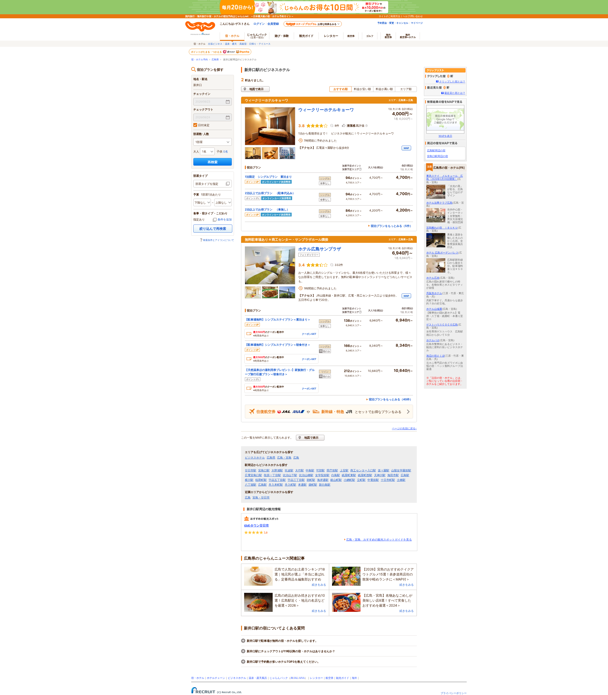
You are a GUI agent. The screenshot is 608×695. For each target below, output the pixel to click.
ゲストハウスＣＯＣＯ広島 (442, 324)
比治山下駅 (290, 475)
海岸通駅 (322, 480)
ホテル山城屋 (434, 308)
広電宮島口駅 (253, 475)
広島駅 (405, 475)
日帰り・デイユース (260, 43)
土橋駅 (401, 480)
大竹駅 (299, 470)
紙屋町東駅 (349, 475)
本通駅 (302, 484)
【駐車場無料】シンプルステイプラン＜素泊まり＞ (277, 319)
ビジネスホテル (255, 457)
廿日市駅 (250, 470)
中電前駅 (373, 480)
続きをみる (319, 584)
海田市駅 (393, 475)
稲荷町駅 (261, 480)
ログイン (259, 23)
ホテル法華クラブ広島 (439, 202)
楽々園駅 (383, 470)
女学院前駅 (322, 475)
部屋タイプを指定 (206, 184)
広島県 (215, 59)
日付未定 (203, 125)
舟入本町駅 (276, 484)
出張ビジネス (215, 43)
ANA (302, 677)
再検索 (213, 162)
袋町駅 (313, 484)
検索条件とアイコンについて (218, 240)
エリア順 (406, 89)
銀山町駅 (336, 480)
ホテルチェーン (216, 677)
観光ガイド (342, 677)
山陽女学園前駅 (401, 470)
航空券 (351, 35)
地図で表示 (256, 89)
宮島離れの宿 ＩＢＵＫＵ (442, 227)
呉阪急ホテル (434, 293)
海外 (388, 35)
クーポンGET (309, 333)
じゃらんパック (257, 36)
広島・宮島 (284, 457)
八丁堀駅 (250, 484)
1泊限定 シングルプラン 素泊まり (268, 176)
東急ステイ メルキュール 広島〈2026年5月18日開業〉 (444, 177)
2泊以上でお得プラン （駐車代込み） (270, 193)
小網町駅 (349, 480)
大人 (196, 151)
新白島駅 (324, 484)
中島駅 (310, 470)
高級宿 (243, 43)
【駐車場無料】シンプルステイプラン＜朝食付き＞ (277, 344)
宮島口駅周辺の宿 (437, 156)
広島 (296, 457)
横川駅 (249, 480)
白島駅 (335, 475)
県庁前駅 (332, 470)
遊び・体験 (282, 36)
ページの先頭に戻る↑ (404, 428)
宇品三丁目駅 (296, 480)
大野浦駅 (277, 470)
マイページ (417, 22)
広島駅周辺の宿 (436, 150)
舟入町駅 (290, 484)
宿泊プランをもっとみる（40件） (391, 399)
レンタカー (331, 36)
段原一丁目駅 (272, 475)
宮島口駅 (264, 470)
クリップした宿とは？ (452, 81)
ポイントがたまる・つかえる (206, 51)
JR (291, 677)
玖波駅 (289, 470)
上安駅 (344, 470)
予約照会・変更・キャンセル (392, 22)
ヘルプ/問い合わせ (413, 16)
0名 (225, 151)
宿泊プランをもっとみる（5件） (392, 226)
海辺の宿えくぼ (435, 355)
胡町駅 (311, 480)
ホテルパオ (432, 340)
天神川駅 (379, 475)
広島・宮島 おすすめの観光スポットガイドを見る (379, 539)
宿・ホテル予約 (199, 59)
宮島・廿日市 (261, 497)
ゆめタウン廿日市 (256, 525)
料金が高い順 (384, 89)
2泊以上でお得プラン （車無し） (267, 209)
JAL (296, 677)
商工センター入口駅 (363, 470)
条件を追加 (225, 219)
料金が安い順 (362, 89)
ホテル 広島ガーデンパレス (442, 252)
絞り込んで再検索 (213, 228)
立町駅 (361, 480)
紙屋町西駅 (365, 475)
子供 (219, 151)
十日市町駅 (388, 480)
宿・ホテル (197, 677)
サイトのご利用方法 (389, 16)
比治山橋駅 (306, 475)
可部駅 (320, 470)
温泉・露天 (231, 43)
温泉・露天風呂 (258, 677)
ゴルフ (369, 35)
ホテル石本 (432, 277)
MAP (406, 148)
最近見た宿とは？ (454, 92)
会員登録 (273, 23)
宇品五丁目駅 (277, 480)
